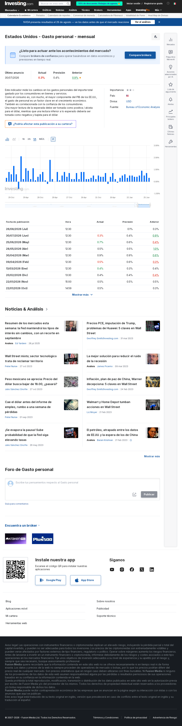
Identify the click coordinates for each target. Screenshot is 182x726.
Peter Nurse (11, 366)
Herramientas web (16, 623)
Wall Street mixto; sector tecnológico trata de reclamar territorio (31, 358)
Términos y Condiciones (106, 717)
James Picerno (105, 366)
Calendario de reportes (59, 15)
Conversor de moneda (84, 15)
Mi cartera (11, 615)
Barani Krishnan (105, 440)
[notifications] (168, 3)
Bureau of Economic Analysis (143, 106)
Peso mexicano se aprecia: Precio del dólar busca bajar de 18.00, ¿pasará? (31, 381)
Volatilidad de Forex (135, 15)
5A (34, 139)
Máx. (42, 139)
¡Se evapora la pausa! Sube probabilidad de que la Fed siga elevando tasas (26, 435)
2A (29, 139)
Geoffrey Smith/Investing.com (102, 338)
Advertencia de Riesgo (165, 717)
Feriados (40, 15)
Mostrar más (152, 456)
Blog (8, 601)
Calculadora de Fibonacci (110, 15)
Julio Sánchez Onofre (16, 389)
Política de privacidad (135, 717)
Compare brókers (140, 55)
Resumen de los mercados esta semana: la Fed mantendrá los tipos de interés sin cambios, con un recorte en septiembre (32, 330)
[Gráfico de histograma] (7, 139)
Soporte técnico (106, 615)
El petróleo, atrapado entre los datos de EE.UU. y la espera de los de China (112, 432)
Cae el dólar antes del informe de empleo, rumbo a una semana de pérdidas (28, 407)
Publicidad (103, 608)
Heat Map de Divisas (158, 15)
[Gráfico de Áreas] (14, 139)
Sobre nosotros (106, 601)
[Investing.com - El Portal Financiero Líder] (19, 3)
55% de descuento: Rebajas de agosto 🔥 (99, 3)
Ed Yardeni (20, 343)
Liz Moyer (92, 412)
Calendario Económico (18, 15)
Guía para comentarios (16, 503)
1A (23, 139)
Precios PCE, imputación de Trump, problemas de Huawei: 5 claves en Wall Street (114, 328)
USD (128, 101)
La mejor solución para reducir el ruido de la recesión (114, 358)
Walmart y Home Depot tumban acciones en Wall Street (108, 404)
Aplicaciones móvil (16, 608)
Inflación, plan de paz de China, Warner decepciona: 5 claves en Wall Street (114, 381)
